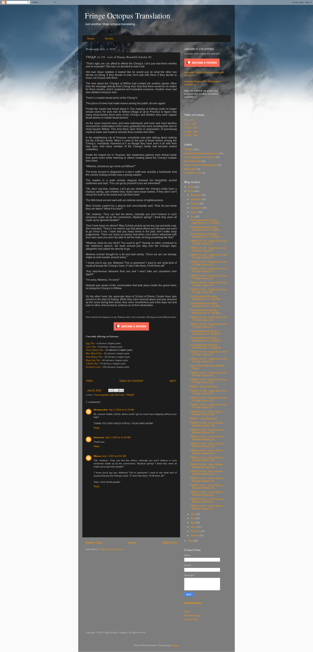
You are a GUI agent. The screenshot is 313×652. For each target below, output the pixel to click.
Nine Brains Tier (94, 357)
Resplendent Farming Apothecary (201, 153)
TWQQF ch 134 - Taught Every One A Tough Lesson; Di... (208, 353)
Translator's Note (193, 173)
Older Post (169, 542)
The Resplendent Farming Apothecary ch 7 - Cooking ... (206, 235)
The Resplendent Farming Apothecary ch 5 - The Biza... (206, 304)
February (195, 531)
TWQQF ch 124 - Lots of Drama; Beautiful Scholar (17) (207, 437)
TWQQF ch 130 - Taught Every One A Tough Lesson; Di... (208, 392)
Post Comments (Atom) (112, 549)
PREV (89, 381)
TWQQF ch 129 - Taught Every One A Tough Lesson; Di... (208, 399)
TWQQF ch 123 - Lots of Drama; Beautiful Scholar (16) (207, 444)
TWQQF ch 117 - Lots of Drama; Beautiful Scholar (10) (206, 486)
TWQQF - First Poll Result (203, 418)
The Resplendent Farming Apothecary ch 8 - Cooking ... (206, 228)
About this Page (192, 615)
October (194, 203)
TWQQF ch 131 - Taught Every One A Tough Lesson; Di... (208, 380)
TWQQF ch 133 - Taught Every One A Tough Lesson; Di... (208, 360)
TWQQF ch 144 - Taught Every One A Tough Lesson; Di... (208, 242)
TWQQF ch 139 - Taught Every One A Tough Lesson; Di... (208, 277)
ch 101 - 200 (190, 128)
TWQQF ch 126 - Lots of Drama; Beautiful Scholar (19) (207, 424)
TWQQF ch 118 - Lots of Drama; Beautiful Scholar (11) (206, 479)
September (196, 208)
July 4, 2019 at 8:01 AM (114, 456)
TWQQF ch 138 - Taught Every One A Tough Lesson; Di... (208, 283)
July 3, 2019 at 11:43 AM (121, 410)
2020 (191, 187)
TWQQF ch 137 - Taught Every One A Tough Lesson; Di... (208, 290)
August (194, 212)
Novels (109, 38)
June (193, 514)
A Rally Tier (92, 363)
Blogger (175, 645)
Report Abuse (192, 603)
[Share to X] (116, 390)
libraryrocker (101, 410)
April (193, 522)
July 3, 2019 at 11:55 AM (118, 437)
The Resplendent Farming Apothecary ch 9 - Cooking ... (206, 221)
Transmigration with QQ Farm (109, 395)
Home (90, 38)
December (196, 195)
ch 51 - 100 (190, 124)
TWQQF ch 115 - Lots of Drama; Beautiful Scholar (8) (206, 500)
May (192, 518)
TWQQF (130, 395)
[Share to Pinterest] (122, 390)
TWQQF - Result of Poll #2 (203, 386)
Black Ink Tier (93, 360)
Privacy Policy (191, 619)
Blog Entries (190, 169)
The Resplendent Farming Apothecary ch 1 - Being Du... (206, 346)
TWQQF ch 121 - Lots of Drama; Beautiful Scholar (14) (207, 458)
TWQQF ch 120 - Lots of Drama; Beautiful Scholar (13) (207, 465)
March (194, 527)
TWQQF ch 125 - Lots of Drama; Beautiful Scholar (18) (207, 431)
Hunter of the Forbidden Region (200, 165)
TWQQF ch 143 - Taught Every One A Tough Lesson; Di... (208, 249)
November (196, 199)
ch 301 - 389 (190, 135)
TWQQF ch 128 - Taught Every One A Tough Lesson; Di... (208, 406)
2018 (191, 541)
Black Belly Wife (192, 161)
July (192, 216)
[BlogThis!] (113, 390)
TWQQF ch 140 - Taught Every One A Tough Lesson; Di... (208, 270)
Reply (96, 428)
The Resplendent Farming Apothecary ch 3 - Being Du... (206, 332)
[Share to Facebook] (119, 390)
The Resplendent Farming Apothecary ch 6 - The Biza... (206, 297)
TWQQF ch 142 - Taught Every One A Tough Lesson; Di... (208, 256)
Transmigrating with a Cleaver (199, 157)
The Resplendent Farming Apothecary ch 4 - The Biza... (206, 311)
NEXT (173, 381)
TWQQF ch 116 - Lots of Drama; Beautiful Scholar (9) (206, 493)
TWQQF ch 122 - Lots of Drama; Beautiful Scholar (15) (207, 451)
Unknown (99, 437)
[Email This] (110, 390)
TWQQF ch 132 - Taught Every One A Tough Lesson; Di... (208, 374)
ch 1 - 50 (188, 120)
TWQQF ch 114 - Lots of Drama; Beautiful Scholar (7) (206, 507)
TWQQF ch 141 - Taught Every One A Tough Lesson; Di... (208, 263)
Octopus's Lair (93, 367)
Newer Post (94, 542)
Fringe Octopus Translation (127, 15)
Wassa (97, 456)
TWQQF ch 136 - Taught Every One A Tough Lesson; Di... (208, 318)
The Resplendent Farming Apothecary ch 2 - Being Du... (206, 339)
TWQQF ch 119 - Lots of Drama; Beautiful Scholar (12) (206, 472)
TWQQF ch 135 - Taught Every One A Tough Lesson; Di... (208, 325)
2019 (191, 191)
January (194, 535)
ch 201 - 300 (190, 131)
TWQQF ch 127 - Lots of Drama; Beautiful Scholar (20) (207, 413)
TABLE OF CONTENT (131, 381)
